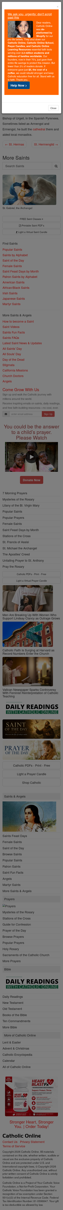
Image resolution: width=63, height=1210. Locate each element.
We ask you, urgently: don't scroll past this (30, 15)
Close (53, 108)
